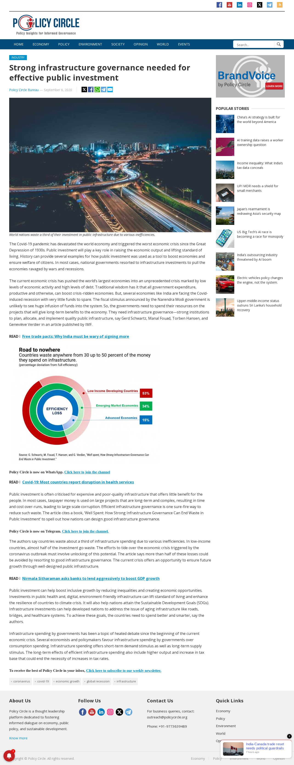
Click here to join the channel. (85, 531)
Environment (90, 44)
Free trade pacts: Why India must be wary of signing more (75, 336)
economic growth (67, 681)
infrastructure (126, 681)
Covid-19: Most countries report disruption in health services (78, 482)
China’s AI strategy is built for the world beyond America (258, 119)
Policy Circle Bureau (24, 90)
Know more (18, 738)
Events (184, 44)
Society (117, 44)
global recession (98, 681)
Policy (63, 44)
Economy (41, 44)
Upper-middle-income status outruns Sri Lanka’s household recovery (259, 305)
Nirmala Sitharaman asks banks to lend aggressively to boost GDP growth (91, 578)
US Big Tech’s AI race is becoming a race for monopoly (260, 234)
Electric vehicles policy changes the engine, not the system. (260, 280)
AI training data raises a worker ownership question (260, 142)
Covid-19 (43, 681)
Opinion (141, 44)
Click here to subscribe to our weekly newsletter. (123, 671)
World (163, 44)
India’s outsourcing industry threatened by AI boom (257, 257)
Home (18, 44)
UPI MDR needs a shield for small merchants (257, 188)
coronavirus (21, 681)
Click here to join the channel (87, 472)
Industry (18, 57)
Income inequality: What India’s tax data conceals (260, 165)
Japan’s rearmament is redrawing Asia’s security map (259, 211)
